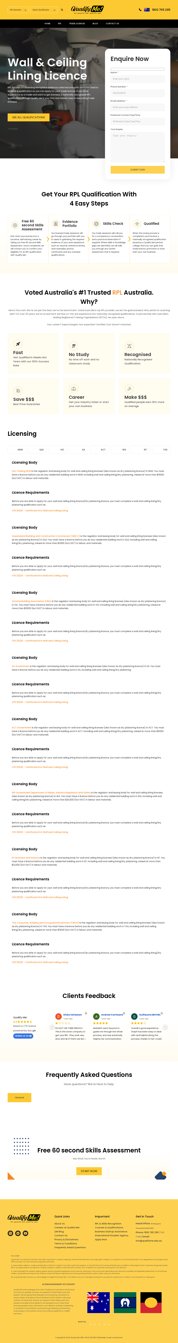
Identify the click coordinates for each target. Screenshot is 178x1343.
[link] (87, 10)
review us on (22, 1035)
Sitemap (101, 1337)
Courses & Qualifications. (109, 1227)
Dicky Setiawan (72, 1014)
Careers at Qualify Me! (67, 1227)
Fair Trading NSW (21, 471)
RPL (59, 23)
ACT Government (21, 727)
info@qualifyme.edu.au (149, 1240)
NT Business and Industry (26, 857)
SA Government (20, 666)
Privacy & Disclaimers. (66, 1239)
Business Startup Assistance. (111, 1231)
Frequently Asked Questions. (70, 1247)
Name (114, 72)
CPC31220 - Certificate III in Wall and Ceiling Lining (40, 510)
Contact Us (112, 23)
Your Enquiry (117, 129)
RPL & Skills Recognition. (108, 1223)
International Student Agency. (112, 1235)
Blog (95, 23)
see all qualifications (28, 117)
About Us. (59, 1223)
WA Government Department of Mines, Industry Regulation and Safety (51, 792)
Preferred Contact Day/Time (125, 115)
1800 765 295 (151, 1232)
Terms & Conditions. (65, 1243)
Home (47, 23)
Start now (89, 1171)
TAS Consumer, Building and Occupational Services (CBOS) (45, 922)
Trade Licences (77, 23)
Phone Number (118, 86)
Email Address (118, 100)
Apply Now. (101, 1239)
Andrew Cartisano (112, 1014)
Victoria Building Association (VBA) (31, 601)
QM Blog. (59, 1231)
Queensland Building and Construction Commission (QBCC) (46, 536)
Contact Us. (61, 1235)
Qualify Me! (20, 1017)
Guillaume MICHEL (150, 1014)
